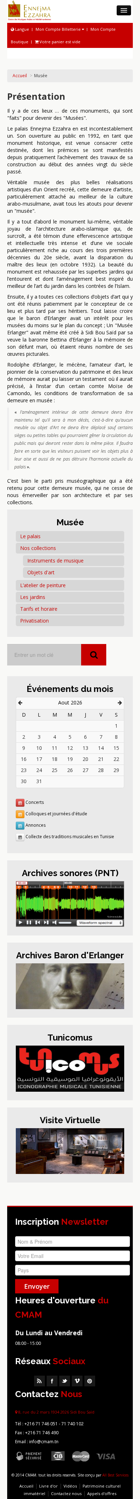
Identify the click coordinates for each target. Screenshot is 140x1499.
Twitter (64, 1381)
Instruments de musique (55, 560)
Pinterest (89, 1381)
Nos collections (38, 548)
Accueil (20, 76)
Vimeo (77, 1381)
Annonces (35, 825)
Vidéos (70, 1486)
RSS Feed (39, 1381)
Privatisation (34, 620)
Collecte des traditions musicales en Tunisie (69, 837)
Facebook (52, 1381)
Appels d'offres (101, 1493)
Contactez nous (66, 1493)
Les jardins (32, 597)
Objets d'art (41, 572)
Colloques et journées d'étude (56, 814)
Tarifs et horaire (38, 608)
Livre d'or (48, 1486)
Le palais (30, 536)
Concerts (34, 802)
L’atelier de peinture (43, 585)
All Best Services (115, 1475)
